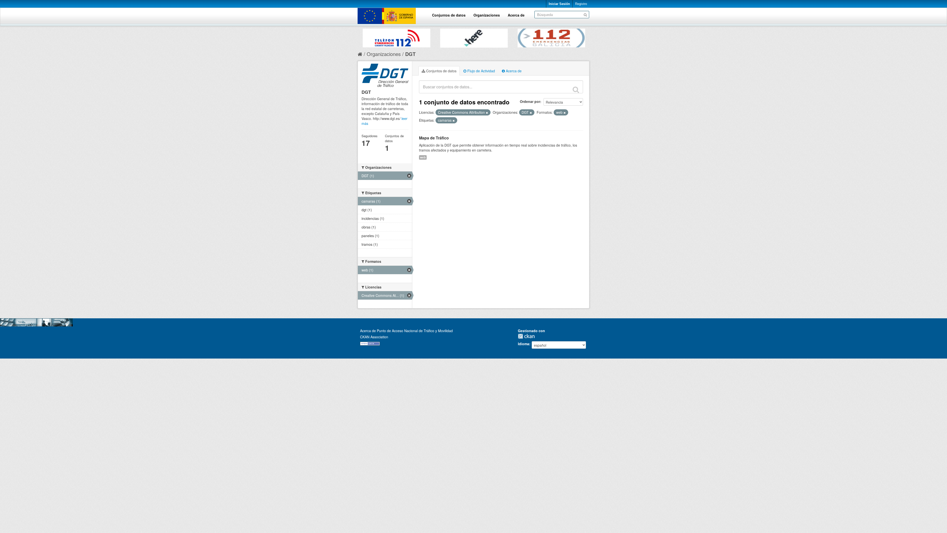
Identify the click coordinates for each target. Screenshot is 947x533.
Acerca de (516, 15)
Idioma (523, 343)
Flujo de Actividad (480, 70)
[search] (575, 89)
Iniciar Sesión (559, 4)
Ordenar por (530, 101)
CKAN (527, 336)
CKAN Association (374, 336)
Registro (581, 4)
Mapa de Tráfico (434, 138)
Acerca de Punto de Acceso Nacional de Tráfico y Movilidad (406, 330)
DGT (410, 53)
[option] (379, 36)
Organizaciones (487, 15)
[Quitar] (487, 112)
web (423, 157)
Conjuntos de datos (449, 15)
